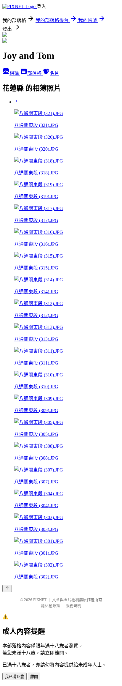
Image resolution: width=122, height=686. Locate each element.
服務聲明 (73, 605)
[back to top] (7, 588)
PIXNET (39, 599)
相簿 (14, 73)
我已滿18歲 (14, 676)
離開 (34, 676)
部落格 (35, 73)
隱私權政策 (50, 605)
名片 (54, 73)
